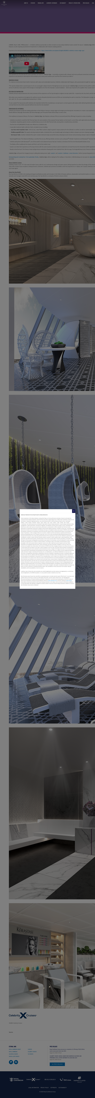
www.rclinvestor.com (52, 580)
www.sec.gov (69, 580)
